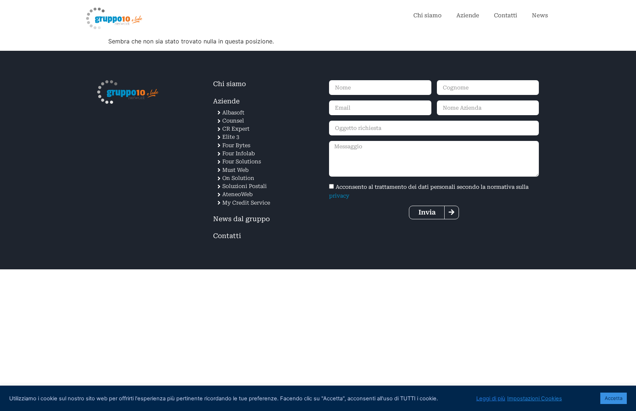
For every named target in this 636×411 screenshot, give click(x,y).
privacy (339, 196)
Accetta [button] (613, 398)
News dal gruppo (241, 219)
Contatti (505, 15)
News (540, 15)
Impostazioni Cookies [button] (534, 398)
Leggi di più (490, 398)
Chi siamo (427, 15)
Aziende (467, 15)
